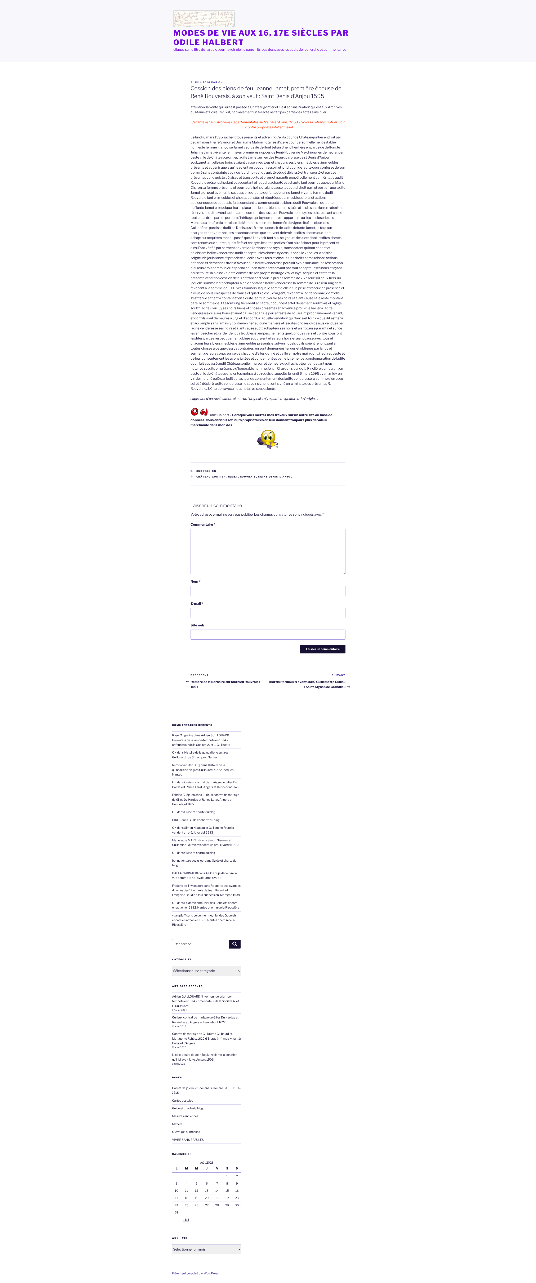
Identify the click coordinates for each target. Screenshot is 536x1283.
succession (206, 471)
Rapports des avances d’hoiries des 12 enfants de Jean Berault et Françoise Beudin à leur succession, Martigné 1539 (206, 890)
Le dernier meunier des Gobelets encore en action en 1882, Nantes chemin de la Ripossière (204, 920)
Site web (197, 625)
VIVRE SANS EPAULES (188, 1139)
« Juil (186, 1219)
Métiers (177, 1124)
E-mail (197, 603)
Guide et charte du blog (199, 812)
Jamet (233, 476)
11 (186, 1190)
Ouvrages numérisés (186, 1131)
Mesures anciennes (185, 1116)
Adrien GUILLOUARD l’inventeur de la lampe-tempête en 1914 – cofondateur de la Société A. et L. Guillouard (201, 739)
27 (207, 1205)
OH (220, 82)
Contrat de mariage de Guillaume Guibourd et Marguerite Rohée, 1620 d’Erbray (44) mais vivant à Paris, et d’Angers (206, 1038)
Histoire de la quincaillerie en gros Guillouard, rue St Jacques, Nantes (203, 769)
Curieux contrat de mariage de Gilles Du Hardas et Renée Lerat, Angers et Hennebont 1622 (205, 799)
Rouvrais (248, 476)
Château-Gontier (211, 476)
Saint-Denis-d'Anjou (275, 476)
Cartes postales (182, 1100)
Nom (196, 581)
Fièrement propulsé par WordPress (195, 1273)
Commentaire (203, 525)
